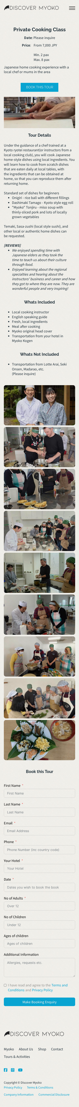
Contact (57, 1049)
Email (8, 823)
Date (7, 879)
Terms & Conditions (40, 1087)
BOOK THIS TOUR (39, 87)
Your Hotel (12, 860)
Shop (42, 1049)
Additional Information (21, 954)
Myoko (9, 1049)
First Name (12, 785)
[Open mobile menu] (72, 8)
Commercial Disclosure (53, 1094)
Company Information (19, 1094)
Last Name (12, 804)
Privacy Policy (42, 989)
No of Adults (13, 898)
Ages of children (16, 935)
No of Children (15, 917)
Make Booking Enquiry (39, 1001)
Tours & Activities (17, 1056)
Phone (9, 841)
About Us (26, 1049)
